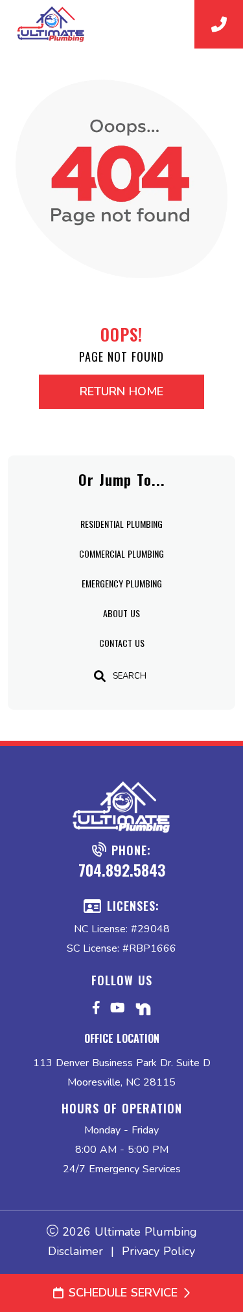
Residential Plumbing (121, 523)
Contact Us (122, 643)
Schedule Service (123, 1292)
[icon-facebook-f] (96, 1011)
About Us (121, 613)
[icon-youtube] (117, 1011)
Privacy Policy (158, 1251)
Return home (121, 391)
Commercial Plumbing (121, 553)
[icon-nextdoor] (143, 1011)
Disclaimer (75, 1251)
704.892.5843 (121, 869)
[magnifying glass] (99, 676)
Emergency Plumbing (122, 583)
